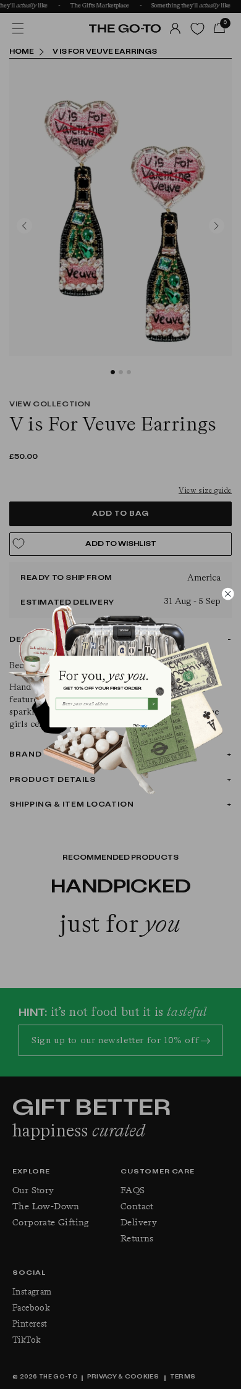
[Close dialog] (227, 593)
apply (143, 725)
